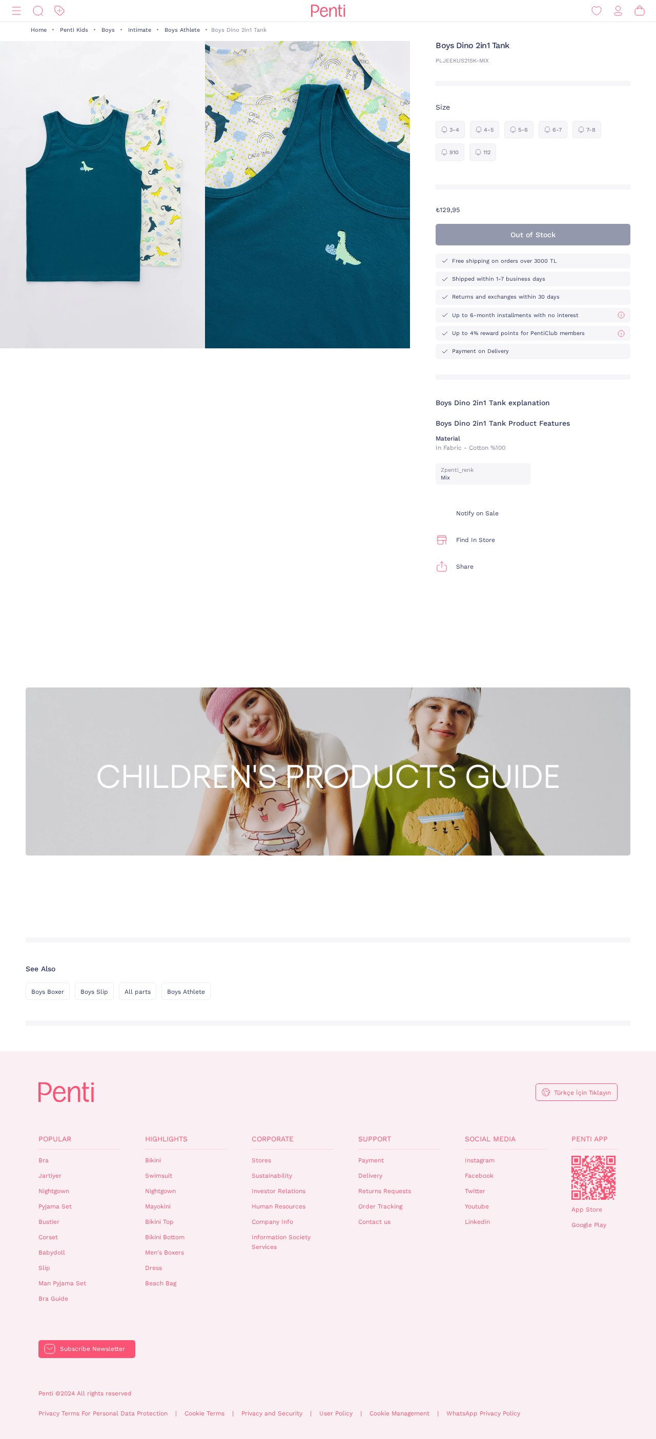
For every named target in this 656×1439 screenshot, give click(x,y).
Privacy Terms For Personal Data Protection (103, 1413)
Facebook (479, 1175)
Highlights (166, 1139)
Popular (54, 1139)
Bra (43, 1160)
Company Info (272, 1221)
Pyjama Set (55, 1206)
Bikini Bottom (164, 1237)
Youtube (477, 1206)
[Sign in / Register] (618, 11)
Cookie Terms (204, 1413)
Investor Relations (278, 1191)
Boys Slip (94, 991)
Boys (108, 30)
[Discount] (59, 11)
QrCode (593, 1178)
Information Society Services (281, 1242)
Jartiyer (49, 1175)
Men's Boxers (164, 1252)
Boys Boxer (47, 991)
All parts (138, 991)
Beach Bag (160, 1283)
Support (374, 1139)
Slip (44, 1267)
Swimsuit (158, 1175)
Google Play (588, 1224)
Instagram (480, 1160)
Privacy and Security (271, 1413)
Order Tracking (380, 1206)
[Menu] (16, 11)
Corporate (273, 1139)
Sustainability (272, 1175)
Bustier (48, 1221)
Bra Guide (53, 1298)
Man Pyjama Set (62, 1283)
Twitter (475, 1191)
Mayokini (158, 1206)
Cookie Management (399, 1413)
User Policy (336, 1413)
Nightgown (53, 1191)
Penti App (589, 1139)
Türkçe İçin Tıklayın (582, 1092)
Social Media (490, 1139)
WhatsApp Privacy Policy (483, 1413)
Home (39, 30)
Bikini (153, 1160)
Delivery (370, 1175)
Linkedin (477, 1221)
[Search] (38, 11)
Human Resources (278, 1206)
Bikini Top (159, 1221)
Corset (48, 1237)
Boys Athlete (182, 30)
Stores (261, 1160)
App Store (586, 1209)
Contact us (374, 1221)
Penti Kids (74, 30)
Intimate (139, 30)
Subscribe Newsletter (92, 1348)
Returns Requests (384, 1191)
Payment (371, 1160)
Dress (153, 1267)
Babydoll (51, 1252)
